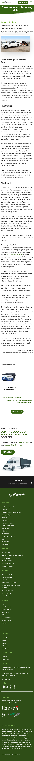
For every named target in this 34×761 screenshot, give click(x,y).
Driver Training (6, 593)
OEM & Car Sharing (7, 588)
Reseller (4, 643)
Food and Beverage (8, 523)
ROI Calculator (6, 617)
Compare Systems (7, 620)
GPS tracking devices (14, 254)
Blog (3, 604)
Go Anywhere (6, 558)
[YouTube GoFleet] (14, 686)
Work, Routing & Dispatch (9, 582)
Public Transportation (8, 536)
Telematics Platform (8, 574)
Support (4, 657)
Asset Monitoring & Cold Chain (11, 585)
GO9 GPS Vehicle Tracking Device (12, 555)
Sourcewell (5, 544)
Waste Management (8, 507)
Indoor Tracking (6, 596)
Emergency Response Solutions (11, 512)
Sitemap (4, 623)
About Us (4, 638)
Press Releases (6, 607)
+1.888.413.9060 (23, 442)
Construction (6, 542)
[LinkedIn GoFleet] (6, 686)
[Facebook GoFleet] (3, 686)
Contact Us (17, 411)
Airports (4, 509)
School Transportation (8, 525)
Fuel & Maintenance (7, 590)
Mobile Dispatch (7, 561)
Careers (4, 640)
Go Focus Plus (6, 553)
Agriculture (5, 520)
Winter (4, 539)
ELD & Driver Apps (7, 580)
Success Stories (6, 609)
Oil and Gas (5, 534)
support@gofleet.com (13, 445)
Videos (4, 615)
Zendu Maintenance (8, 563)
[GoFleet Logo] (6, 2)
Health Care (5, 528)
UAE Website (6, 679)
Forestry (4, 517)
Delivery (4, 531)
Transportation (6, 515)
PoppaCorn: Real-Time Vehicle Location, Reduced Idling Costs (19, 401)
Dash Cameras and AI (8, 577)
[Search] (31, 483)
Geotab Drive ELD (7, 566)
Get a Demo (23, 2)
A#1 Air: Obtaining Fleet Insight (12, 397)
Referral (4, 646)
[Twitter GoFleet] (10, 686)
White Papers (6, 612)
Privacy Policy (6, 659)
